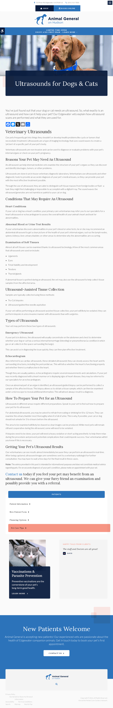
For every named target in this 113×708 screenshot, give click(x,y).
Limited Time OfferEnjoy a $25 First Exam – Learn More (55, 31)
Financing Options (18, 520)
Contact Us (55, 653)
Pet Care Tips (17, 528)
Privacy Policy (10, 694)
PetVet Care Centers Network (96, 700)
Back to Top (28, 704)
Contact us (14, 474)
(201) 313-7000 (73, 3)
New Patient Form (18, 512)
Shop (46, 8)
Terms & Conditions (25, 702)
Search (8, 704)
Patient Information (19, 504)
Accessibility (10, 702)
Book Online (68, 8)
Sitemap (17, 704)
